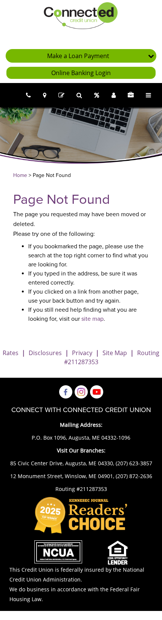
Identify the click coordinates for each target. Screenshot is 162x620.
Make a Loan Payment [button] (78, 56)
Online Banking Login (81, 73)
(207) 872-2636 (134, 476)
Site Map (114, 353)
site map (92, 319)
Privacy (82, 353)
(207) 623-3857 (134, 463)
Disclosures (45, 353)
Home (20, 175)
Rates (10, 353)
